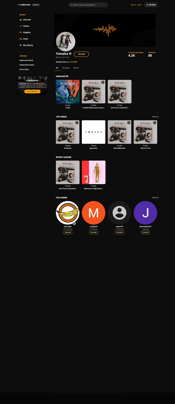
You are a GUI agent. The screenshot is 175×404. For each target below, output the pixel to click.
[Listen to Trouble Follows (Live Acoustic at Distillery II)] (93, 91)
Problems (67, 148)
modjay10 (93, 226)
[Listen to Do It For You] (145, 132)
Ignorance (94, 148)
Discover (27, 19)
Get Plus (36, 5)
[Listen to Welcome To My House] (93, 172)
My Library (28, 45)
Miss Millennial (119, 148)
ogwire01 (119, 226)
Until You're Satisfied (119, 108)
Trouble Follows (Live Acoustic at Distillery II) (93, 108)
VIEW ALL (155, 117)
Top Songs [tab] (66, 68)
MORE (75, 62)
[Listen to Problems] (67, 132)
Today (67, 108)
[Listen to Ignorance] (93, 132)
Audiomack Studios (26, 65)
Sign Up (133, 5)
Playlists (27, 32)
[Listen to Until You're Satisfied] (119, 91)
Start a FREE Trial (32, 91)
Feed (25, 38)
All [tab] (57, 68)
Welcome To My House (93, 189)
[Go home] (23, 4)
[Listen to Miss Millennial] (119, 132)
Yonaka (67, 105)
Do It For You (145, 148)
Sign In (139, 5)
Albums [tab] (76, 68)
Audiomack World (26, 60)
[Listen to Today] (67, 91)
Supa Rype (68, 226)
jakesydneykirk (145, 226)
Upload (152, 5)
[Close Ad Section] (46, 79)
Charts (26, 26)
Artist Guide (24, 69)
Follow (81, 54)
